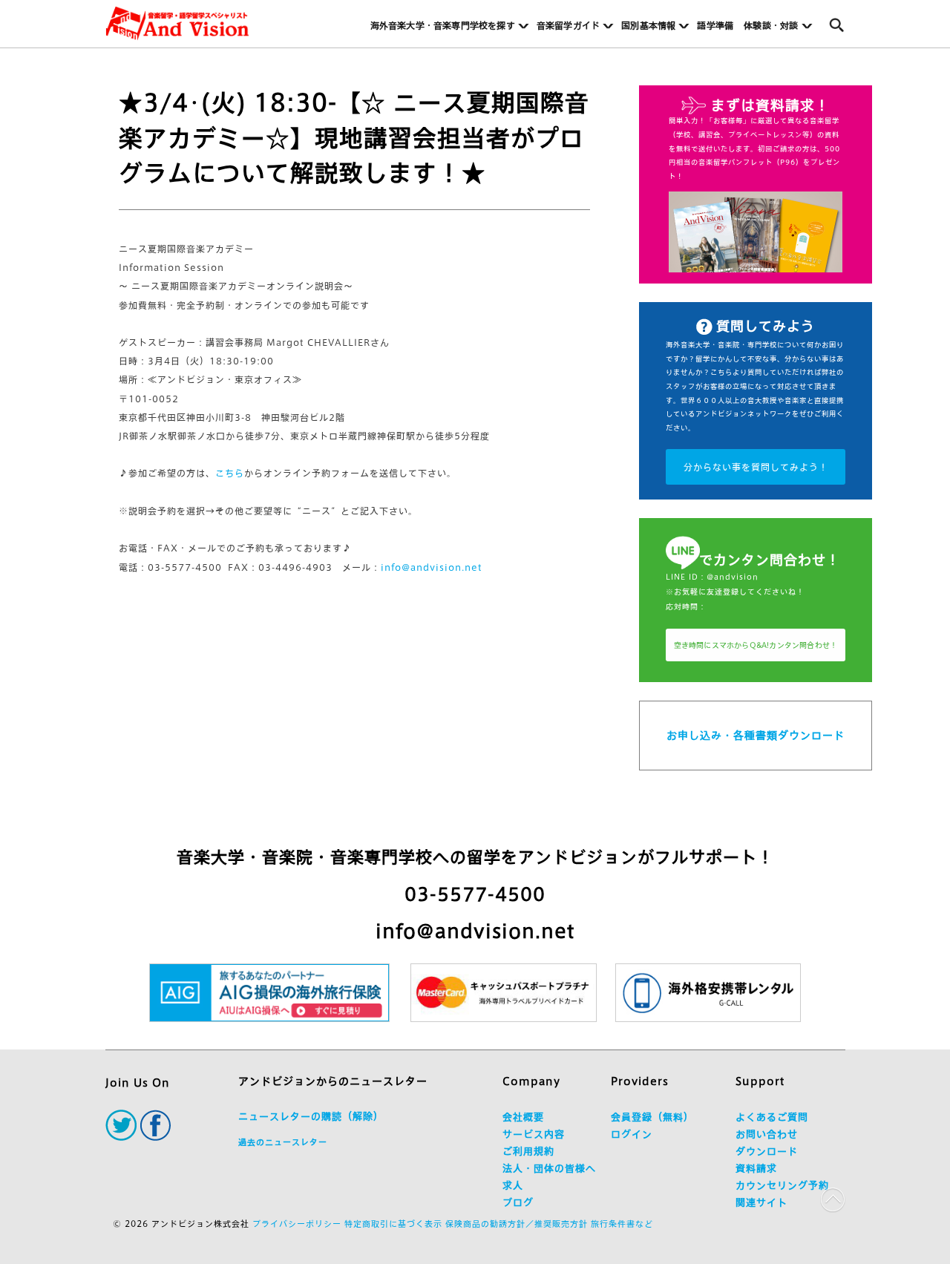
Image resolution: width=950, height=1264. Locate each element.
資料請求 (756, 1168)
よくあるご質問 (772, 1117)
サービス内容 (533, 1134)
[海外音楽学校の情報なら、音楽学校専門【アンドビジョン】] (177, 23)
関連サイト (761, 1203)
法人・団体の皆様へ (549, 1168)
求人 (512, 1186)
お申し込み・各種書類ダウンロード (755, 735)
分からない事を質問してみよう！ (756, 466)
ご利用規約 (528, 1151)
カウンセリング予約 (782, 1186)
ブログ (518, 1203)
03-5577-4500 (475, 894)
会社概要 (523, 1117)
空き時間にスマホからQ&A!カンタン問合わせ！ (756, 645)
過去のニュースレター (282, 1142)
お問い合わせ (767, 1134)
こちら (229, 472)
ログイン (631, 1134)
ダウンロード (767, 1151)
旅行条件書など (622, 1223)
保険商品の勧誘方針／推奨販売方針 (516, 1223)
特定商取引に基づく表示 (393, 1223)
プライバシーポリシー (296, 1223)
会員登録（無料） (652, 1117)
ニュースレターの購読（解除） (311, 1116)
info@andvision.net (431, 567)
